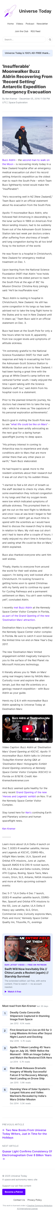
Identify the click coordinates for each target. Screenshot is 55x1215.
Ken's (28, 812)
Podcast (30, 23)
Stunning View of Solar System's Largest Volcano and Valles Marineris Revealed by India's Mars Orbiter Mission (30, 1094)
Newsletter (42, 23)
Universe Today (35, 11)
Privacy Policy (35, 1200)
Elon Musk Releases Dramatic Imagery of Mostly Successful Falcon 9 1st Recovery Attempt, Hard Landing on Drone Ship (29, 1073)
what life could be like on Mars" (29, 424)
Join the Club (21, 31)
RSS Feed (35, 31)
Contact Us (19, 1200)
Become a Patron (14, 1192)
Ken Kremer (11, 98)
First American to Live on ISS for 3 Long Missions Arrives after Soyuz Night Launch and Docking (31, 1033)
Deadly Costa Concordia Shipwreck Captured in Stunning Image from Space (30, 1016)
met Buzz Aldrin (23, 607)
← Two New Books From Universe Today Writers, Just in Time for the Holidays (24, 1133)
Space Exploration (18, 102)
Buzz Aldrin (8, 159)
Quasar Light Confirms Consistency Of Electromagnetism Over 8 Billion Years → (27, 1155)
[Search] (50, 39)
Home (10, 23)
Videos (19, 23)
